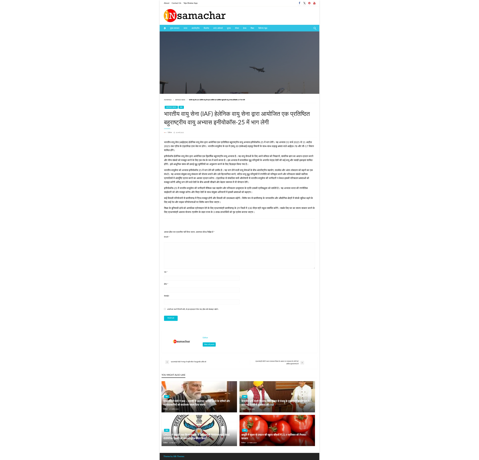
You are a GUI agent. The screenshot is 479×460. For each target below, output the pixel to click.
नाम (166, 272)
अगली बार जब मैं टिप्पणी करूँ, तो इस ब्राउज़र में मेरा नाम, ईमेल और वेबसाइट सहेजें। (193, 309)
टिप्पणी (166, 237)
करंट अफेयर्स (218, 28)
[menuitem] (165, 28)
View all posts (209, 344)
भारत (185, 28)
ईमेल (166, 284)
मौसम (237, 28)
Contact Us (176, 3)
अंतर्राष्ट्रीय (195, 28)
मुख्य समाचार (174, 28)
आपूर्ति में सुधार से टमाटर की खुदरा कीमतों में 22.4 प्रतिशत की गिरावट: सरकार (274, 437)
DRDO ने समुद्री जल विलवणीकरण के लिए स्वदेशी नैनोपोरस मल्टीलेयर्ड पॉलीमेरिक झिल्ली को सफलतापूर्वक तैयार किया (196, 437)
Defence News (180, 100)
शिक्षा (252, 28)
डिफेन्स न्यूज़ (262, 28)
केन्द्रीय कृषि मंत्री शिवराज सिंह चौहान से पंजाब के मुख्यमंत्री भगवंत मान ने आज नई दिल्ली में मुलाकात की (275, 403)
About (166, 3)
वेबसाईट (166, 296)
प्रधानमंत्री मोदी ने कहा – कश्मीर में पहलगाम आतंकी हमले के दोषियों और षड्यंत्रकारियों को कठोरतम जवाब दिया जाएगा (196, 403)
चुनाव (229, 28)
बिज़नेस (206, 28)
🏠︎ (165, 28)
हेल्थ (244, 28)
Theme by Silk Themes (173, 456)
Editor (170, 132)
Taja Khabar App (190, 3)
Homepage (168, 100)
